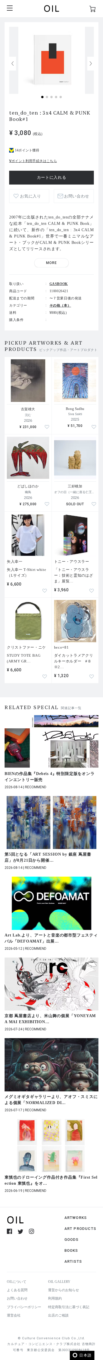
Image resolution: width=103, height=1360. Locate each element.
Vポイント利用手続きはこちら (33, 161)
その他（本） (60, 305)
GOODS (71, 1239)
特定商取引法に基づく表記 (68, 1307)
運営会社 (14, 1315)
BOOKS (71, 1250)
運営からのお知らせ (63, 1290)
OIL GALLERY (59, 1282)
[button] (90, 64)
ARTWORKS (75, 1217)
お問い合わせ (17, 1298)
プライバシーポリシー (24, 1307)
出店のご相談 (58, 1315)
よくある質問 (17, 1290)
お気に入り (30, 196)
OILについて (16, 1282)
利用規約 (55, 1298)
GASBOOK (58, 284)
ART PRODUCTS (80, 1228)
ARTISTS (73, 1261)
